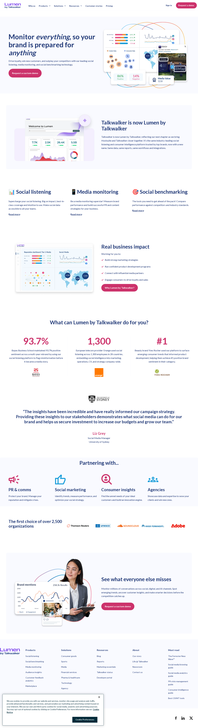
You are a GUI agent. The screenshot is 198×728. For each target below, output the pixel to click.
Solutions (58, 6)
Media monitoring (33, 667)
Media (64, 667)
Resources (74, 6)
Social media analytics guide (178, 674)
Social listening (32, 656)
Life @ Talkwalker (140, 661)
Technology (66, 683)
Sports (64, 661)
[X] (191, 718)
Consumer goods (69, 656)
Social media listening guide (177, 666)
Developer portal (104, 677)
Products (43, 6)
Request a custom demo (25, 73)
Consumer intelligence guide (178, 691)
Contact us (137, 672)
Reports (100, 661)
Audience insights (34, 672)
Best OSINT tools (176, 698)
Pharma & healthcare (70, 677)
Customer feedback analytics (34, 679)
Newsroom (137, 667)
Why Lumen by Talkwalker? (119, 287)
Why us (31, 6)
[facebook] (176, 718)
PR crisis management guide (178, 683)
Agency (64, 688)
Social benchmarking (35, 661)
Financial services (69, 672)
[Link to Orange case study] (99, 372)
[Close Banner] (99, 697)
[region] (53, 710)
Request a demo (186, 5)
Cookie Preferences (85, 719)
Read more (14, 214)
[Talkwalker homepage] (10, 651)
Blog (99, 656)
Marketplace (31, 686)
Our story (136, 656)
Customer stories (93, 6)
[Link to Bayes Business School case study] (36, 372)
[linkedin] (183, 718)
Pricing (109, 6)
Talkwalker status (105, 672)
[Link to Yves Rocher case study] (162, 372)
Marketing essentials (106, 667)
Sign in (169, 5)
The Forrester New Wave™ (177, 657)
